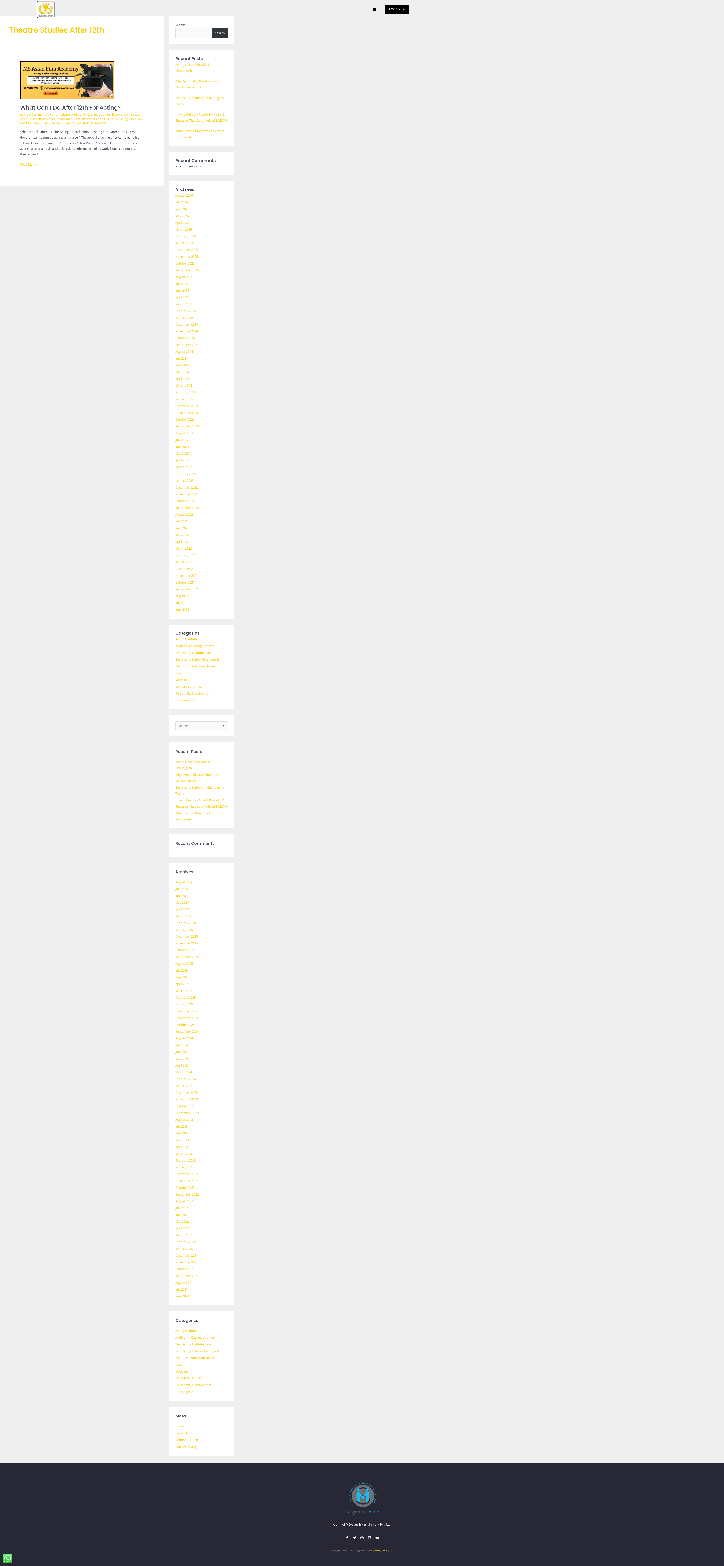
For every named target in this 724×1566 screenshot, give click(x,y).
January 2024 (184, 399)
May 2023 (182, 453)
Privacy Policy (380, 1550)
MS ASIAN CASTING (188, 687)
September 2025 (187, 270)
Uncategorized (185, 700)
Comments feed (186, 1440)
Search (180, 25)
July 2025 (181, 284)
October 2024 (185, 338)
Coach (179, 673)
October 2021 (185, 582)
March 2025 (183, 304)
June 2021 (182, 609)
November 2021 (186, 576)
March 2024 (183, 385)
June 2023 (182, 447)
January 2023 (184, 481)
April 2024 (182, 379)
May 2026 (182, 216)
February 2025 (185, 311)
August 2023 (184, 433)
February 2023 (185, 474)
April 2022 (182, 542)
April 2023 (182, 460)
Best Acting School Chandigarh (50, 119)
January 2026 (184, 243)
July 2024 (181, 358)
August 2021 (184, 596)
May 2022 (182, 535)
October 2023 (185, 419)
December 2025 (186, 250)
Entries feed (183, 1433)
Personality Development (52, 123)
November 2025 (186, 257)
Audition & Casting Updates (90, 114)
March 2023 (183, 467)
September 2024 (187, 345)
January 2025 (184, 318)
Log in (179, 1426)
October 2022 (185, 501)
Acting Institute (59, 114)
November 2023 (186, 413)
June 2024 (182, 365)
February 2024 (185, 392)
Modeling (121, 119)
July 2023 (181, 440)
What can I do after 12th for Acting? (70, 108)
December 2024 (186, 324)
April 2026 (182, 223)
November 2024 (186, 331)
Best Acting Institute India (193, 653)
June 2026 (182, 209)
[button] (374, 9)
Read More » (29, 164)
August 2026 (184, 195)
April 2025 (182, 297)
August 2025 (184, 277)
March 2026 (183, 229)
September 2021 (187, 589)
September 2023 (187, 426)
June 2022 (182, 528)
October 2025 (185, 263)
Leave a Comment (33, 114)
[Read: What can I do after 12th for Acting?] (67, 80)
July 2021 (181, 603)
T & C (391, 1550)
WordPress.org (186, 1447)
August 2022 (184, 514)
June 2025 (182, 290)
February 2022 (185, 555)
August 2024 (184, 352)
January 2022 (184, 562)
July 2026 (181, 202)
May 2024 (182, 372)
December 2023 (186, 406)
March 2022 (183, 548)
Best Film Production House (93, 119)
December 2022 (186, 487)
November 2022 (186, 494)
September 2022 (187, 508)
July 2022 (181, 521)
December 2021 (186, 569)
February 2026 (185, 236)
